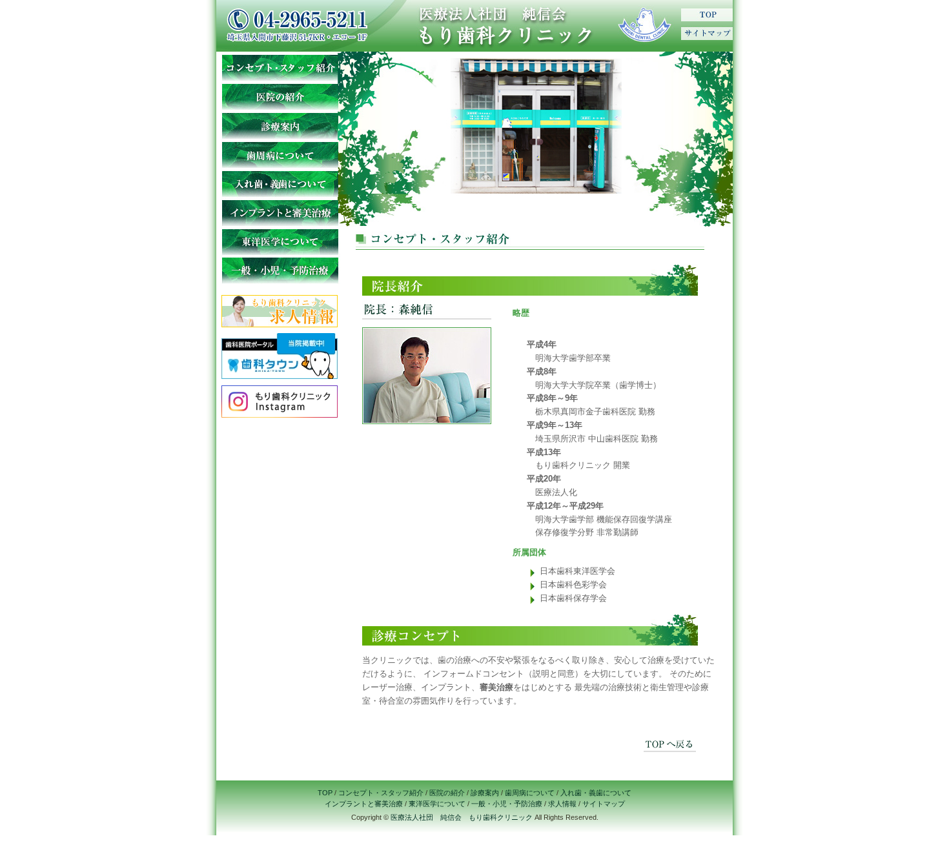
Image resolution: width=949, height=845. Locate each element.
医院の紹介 (279, 95)
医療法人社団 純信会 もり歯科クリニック (462, 817)
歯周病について (279, 153)
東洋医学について (279, 240)
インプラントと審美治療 (279, 211)
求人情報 (562, 804)
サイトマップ (707, 32)
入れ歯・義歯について (279, 182)
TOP (707, 16)
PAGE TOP (676, 742)
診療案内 (279, 124)
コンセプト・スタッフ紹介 (279, 66)
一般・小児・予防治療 (279, 269)
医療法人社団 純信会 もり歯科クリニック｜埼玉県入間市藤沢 (536, 26)
